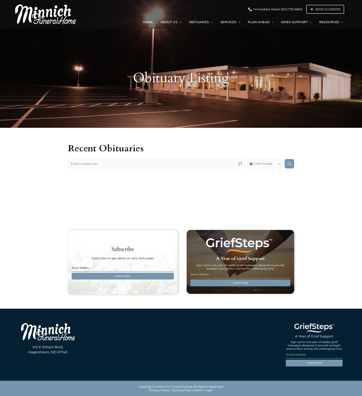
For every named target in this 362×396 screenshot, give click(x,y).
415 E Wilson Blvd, (47, 347)
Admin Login (203, 390)
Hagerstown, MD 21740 (47, 352)
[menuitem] (148, 22)
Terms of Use (181, 390)
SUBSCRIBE (123, 276)
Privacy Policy (159, 390)
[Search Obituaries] (289, 163)
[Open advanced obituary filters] (240, 163)
